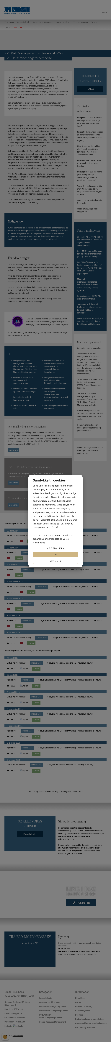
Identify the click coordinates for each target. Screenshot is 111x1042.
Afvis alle (56, 561)
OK (55, 554)
